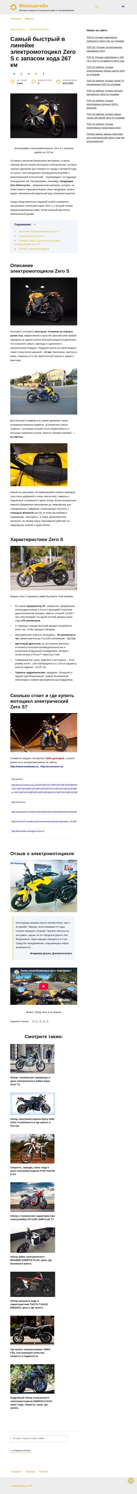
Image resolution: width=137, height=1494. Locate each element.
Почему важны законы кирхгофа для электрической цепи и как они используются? (106, 138)
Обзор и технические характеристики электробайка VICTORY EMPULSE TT (32, 1218)
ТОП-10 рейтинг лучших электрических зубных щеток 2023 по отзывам (106, 71)
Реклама (43, 1472)
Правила (30, 1472)
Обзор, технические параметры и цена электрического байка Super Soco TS (30, 1081)
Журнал (29, 19)
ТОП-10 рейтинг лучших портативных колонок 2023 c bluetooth (103, 104)
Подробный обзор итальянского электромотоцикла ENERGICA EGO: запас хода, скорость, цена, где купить (31, 1402)
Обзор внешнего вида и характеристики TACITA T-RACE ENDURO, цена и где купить (29, 1304)
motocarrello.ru (19, 1485)
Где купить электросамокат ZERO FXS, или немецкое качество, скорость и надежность (30, 1352)
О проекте (16, 1472)
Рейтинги (16, 19)
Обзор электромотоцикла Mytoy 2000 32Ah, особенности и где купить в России (32, 1122)
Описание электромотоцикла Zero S (39, 231)
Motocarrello (33, 5)
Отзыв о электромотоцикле (34, 249)
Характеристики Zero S (32, 236)
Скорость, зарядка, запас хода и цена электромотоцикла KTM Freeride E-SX (32, 1171)
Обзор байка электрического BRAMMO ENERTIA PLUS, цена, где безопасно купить (31, 1260)
